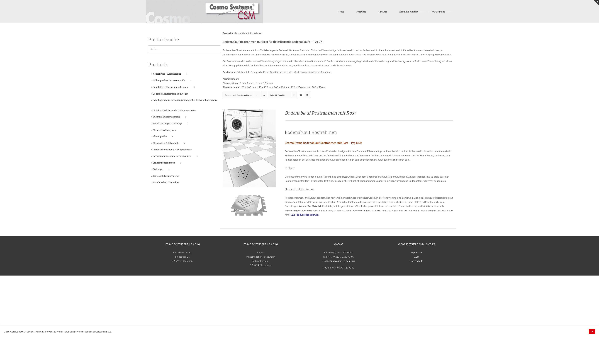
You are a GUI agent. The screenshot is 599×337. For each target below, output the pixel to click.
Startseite (228, 33)
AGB (416, 256)
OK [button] (592, 331)
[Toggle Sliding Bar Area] (596, 3)
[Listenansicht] (307, 95)
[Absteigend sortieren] (264, 95)
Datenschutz (416, 260)
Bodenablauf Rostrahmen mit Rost (320, 113)
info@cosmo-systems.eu (341, 260)
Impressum (416, 252)
